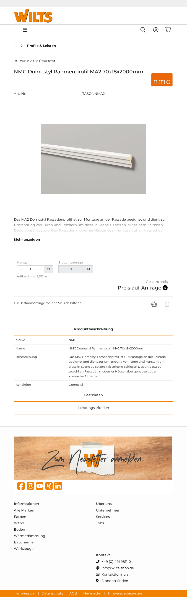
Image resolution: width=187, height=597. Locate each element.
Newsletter (93, 593)
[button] (165, 288)
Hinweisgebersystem (125, 593)
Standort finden (114, 581)
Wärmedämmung (29, 536)
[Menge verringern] (21, 269)
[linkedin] (58, 487)
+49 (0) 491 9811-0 (116, 561)
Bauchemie (24, 542)
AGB (73, 593)
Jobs (100, 523)
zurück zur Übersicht (37, 61)
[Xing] (49, 487)
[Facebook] (21, 487)
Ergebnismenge (70, 262)
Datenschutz (53, 593)
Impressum (26, 593)
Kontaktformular (115, 574)
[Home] (15, 46)
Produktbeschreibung (93, 329)
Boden (19, 529)
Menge (22, 262)
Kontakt (103, 555)
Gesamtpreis (157, 281)
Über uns (104, 503)
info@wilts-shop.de (117, 568)
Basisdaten (93, 395)
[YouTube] (39, 487)
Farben (20, 516)
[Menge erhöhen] (40, 269)
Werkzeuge (24, 548)
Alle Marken (24, 510)
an (80, 303)
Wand (19, 523)
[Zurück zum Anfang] (172, 585)
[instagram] (30, 487)
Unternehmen (108, 510)
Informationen (26, 503)
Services (103, 516)
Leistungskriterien (93, 408)
